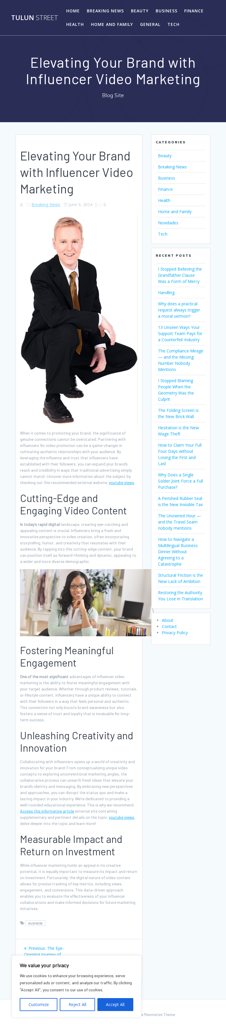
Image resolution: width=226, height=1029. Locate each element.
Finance (194, 11)
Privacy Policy (175, 632)
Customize (39, 1004)
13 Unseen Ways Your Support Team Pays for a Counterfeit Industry (180, 333)
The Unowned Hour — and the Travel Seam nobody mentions (179, 522)
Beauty (140, 11)
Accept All (115, 1004)
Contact (169, 626)
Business (166, 11)
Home (73, 11)
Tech (173, 24)
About (167, 620)
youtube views (121, 482)
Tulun (34, 17)
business (35, 923)
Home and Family (112, 24)
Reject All (77, 1004)
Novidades (168, 223)
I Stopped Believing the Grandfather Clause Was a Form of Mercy (180, 275)
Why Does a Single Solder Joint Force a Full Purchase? (180, 481)
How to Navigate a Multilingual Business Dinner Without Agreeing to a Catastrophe (178, 551)
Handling (166, 292)
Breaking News (105, 11)
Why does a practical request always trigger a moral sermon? (179, 310)
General (150, 24)
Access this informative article (47, 810)
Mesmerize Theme (159, 1014)
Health (75, 24)
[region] (76, 986)
